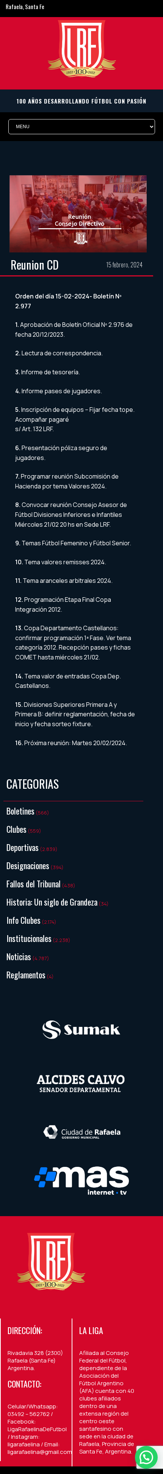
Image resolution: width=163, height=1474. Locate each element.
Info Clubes (23, 920)
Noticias (18, 956)
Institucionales (29, 938)
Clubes (16, 829)
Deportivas (22, 847)
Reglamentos (25, 975)
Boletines (20, 811)
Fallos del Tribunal (33, 883)
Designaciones (27, 865)
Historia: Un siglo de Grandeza (51, 902)
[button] (146, 1457)
